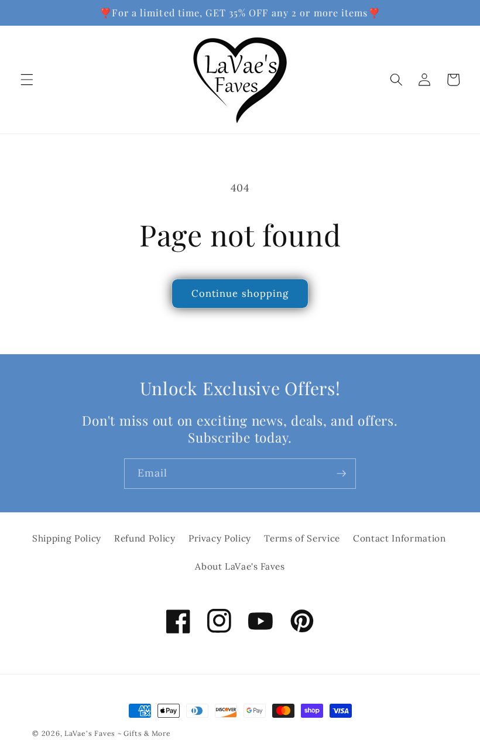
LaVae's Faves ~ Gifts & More (117, 733)
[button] (27, 80)
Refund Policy (145, 538)
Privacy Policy (219, 538)
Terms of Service (302, 538)
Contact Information (399, 538)
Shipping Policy (66, 538)
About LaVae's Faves (240, 566)
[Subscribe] (341, 473)
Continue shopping (240, 293)
